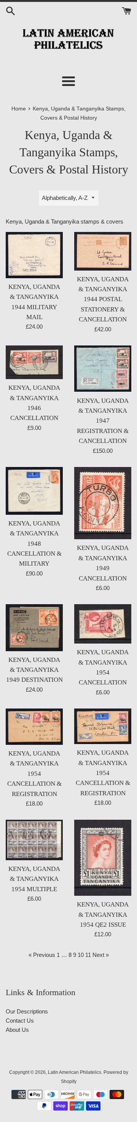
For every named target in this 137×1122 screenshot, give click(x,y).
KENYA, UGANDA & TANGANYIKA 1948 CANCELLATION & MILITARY (34, 543)
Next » (100, 955)
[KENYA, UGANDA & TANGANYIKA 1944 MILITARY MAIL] (34, 255)
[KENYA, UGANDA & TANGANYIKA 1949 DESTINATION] (34, 627)
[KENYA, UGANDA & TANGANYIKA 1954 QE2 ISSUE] (102, 858)
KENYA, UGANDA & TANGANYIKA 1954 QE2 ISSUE (103, 914)
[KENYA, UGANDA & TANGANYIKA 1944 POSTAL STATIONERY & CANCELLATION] (102, 251)
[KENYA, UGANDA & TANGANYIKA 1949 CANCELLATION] (102, 503)
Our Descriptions (27, 1011)
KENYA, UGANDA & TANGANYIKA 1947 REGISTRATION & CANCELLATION (103, 421)
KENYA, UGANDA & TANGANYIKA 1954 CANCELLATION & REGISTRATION (34, 774)
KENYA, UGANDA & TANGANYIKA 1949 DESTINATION (34, 670)
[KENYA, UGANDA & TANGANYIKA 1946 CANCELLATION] (34, 362)
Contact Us (20, 1020)
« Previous (42, 955)
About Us (17, 1029)
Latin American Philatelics (74, 1072)
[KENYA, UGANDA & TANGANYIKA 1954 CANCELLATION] (102, 624)
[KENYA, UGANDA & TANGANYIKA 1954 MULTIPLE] (34, 840)
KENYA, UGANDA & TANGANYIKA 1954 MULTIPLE (34, 879)
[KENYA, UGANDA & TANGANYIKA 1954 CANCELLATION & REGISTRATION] (34, 727)
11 (88, 955)
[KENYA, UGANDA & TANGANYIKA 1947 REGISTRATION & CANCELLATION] (102, 368)
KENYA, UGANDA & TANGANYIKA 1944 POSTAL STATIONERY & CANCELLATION (103, 299)
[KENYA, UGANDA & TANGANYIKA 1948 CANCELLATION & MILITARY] (34, 491)
